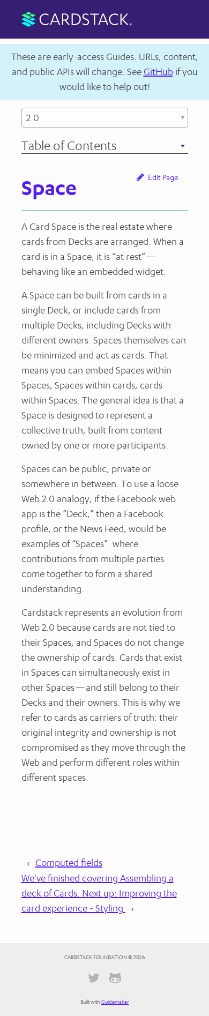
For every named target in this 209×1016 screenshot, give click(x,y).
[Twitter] (93, 980)
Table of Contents (86, 145)
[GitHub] (115, 980)
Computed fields (68, 862)
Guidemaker (115, 1002)
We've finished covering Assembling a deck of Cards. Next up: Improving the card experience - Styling (99, 893)
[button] (104, 118)
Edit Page (162, 177)
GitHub (158, 71)
